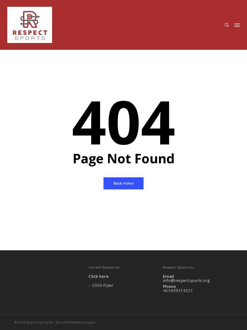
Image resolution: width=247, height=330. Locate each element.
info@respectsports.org (186, 280)
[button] (237, 24)
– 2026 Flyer (101, 285)
